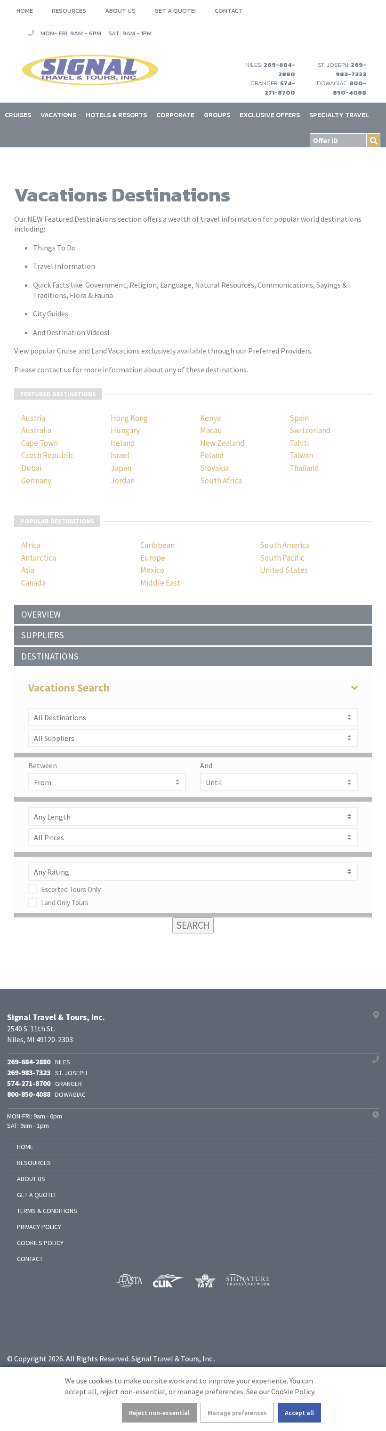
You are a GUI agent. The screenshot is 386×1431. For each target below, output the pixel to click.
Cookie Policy (292, 1391)
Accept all (299, 1412)
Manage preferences (237, 1412)
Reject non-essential (159, 1412)
